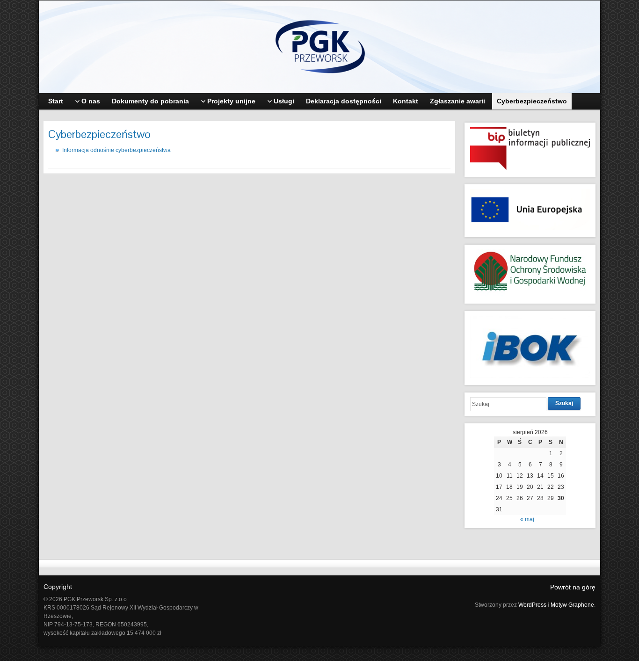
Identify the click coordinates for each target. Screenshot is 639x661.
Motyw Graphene (572, 605)
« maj (527, 519)
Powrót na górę (572, 587)
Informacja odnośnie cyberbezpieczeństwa (116, 150)
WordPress (532, 605)
